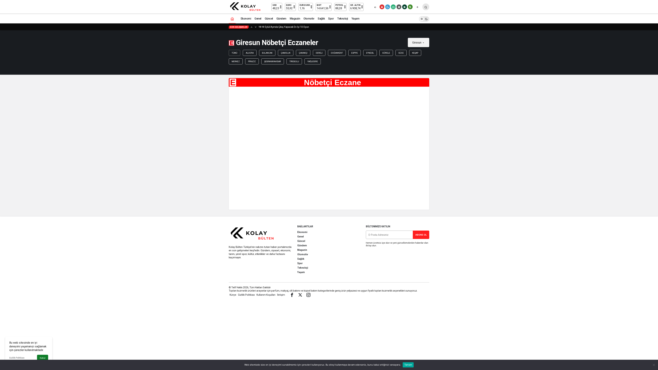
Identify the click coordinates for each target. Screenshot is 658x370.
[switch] (424, 18)
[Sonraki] (417, 6)
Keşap (415, 53)
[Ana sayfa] (232, 18)
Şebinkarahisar (272, 61)
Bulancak (267, 53)
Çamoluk (285, 53)
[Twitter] (300, 294)
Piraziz (252, 61)
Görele (386, 53)
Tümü (234, 53)
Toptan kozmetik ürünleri (242, 290)
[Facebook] (292, 294)
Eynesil (370, 53)
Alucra (250, 53)
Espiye (354, 53)
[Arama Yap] (425, 6)
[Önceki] (375, 6)
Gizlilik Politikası (17, 358)
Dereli (319, 53)
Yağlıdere (312, 61)
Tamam (408, 364)
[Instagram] (308, 294)
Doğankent (337, 53)
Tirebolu (294, 61)
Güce (401, 53)
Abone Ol (421, 234)
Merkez (236, 61)
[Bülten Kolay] (247, 6)
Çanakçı (303, 53)
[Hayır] (653, 365)
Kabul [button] (42, 358)
